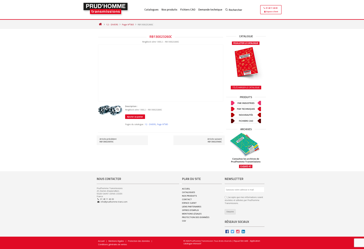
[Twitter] (232, 232)
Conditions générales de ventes (112, 244)
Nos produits (169, 9)
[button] (117, 109)
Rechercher (235, 10)
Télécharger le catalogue (246, 87)
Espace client (189, 203)
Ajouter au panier (135, 116)
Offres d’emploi (190, 210)
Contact (187, 199)
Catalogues (151, 9)
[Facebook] (227, 232)
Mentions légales (191, 213)
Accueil (186, 188)
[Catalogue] (246, 60)
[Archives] (246, 150)
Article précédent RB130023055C (108, 140)
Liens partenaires (191, 206)
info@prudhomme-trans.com (113, 201)
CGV (184, 220)
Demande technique (210, 9)
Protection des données (195, 217)
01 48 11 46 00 (107, 199)
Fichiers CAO (187, 9)
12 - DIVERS (150, 124)
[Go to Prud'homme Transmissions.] (100, 24)
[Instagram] (237, 232)
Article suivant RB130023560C (214, 140)
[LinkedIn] (243, 232)
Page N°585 (162, 124)
